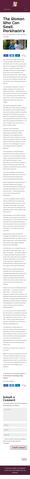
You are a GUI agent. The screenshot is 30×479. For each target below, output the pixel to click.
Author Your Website (19, 468)
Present (23, 34)
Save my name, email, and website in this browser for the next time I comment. (14, 441)
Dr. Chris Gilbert (8, 34)
